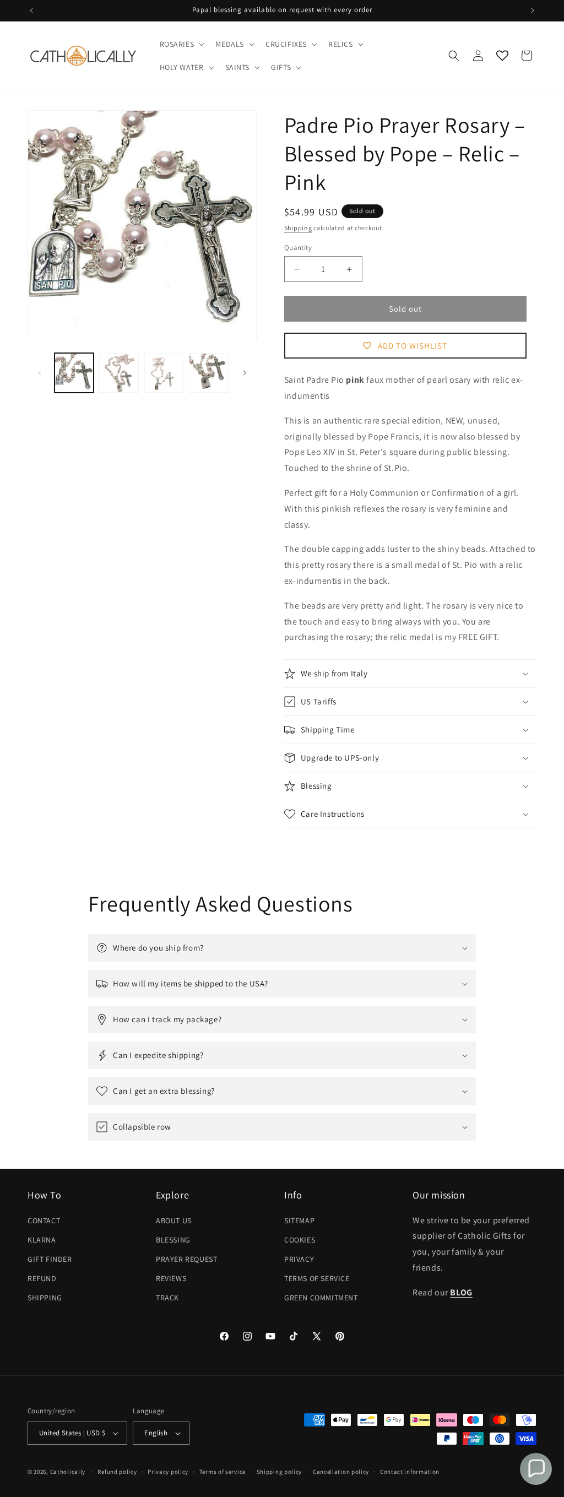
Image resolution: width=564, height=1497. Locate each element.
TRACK (167, 1298)
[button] (181, 44)
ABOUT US (174, 1220)
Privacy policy (168, 1472)
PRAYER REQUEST (186, 1259)
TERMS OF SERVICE (317, 1278)
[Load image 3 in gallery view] (163, 372)
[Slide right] (244, 373)
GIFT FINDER (50, 1259)
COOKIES (299, 1240)
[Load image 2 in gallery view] (118, 372)
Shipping (298, 228)
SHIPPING (45, 1298)
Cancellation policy (341, 1472)
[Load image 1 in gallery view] (74, 372)
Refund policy (117, 1472)
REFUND (42, 1278)
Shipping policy (279, 1472)
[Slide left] (40, 373)
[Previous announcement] (31, 10)
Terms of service (222, 1472)
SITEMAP (299, 1220)
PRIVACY (299, 1259)
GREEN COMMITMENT (321, 1298)
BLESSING (173, 1240)
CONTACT (44, 1220)
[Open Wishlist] (502, 56)
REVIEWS (171, 1278)
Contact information (410, 1472)
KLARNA (42, 1240)
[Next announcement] (532, 10)
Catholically (67, 1472)
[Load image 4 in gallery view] (208, 372)
